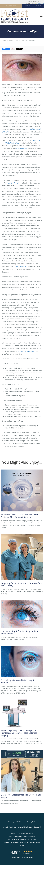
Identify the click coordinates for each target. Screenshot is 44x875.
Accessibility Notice (25, 827)
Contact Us (37, 827)
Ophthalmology (21, 266)
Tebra (31, 857)
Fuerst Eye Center (7, 41)
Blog (16, 41)
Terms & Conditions (9, 827)
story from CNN (21, 148)
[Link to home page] (19, 16)
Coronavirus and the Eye (28, 41)
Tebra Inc (21, 822)
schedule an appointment (27, 351)
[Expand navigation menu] (41, 16)
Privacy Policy (31, 822)
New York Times (12, 183)
